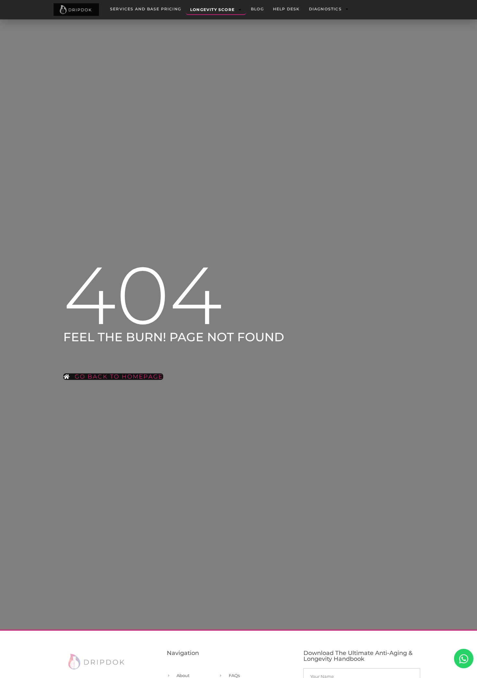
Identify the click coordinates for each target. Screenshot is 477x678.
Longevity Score (212, 9)
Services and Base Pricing (145, 8)
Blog (257, 8)
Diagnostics (325, 8)
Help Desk (286, 8)
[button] (463, 658)
